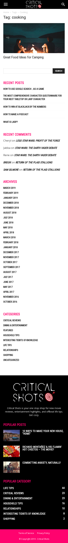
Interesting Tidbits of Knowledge (20, 340)
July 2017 (8, 277)
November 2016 (11, 297)
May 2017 (8, 287)
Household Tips (11, 335)
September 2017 (11, 267)
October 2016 (10, 301)
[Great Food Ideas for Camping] (34, 38)
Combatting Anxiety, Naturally (41, 462)
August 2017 (9, 272)
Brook (7, 162)
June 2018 (8, 222)
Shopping (8, 355)
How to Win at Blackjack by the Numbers (24, 106)
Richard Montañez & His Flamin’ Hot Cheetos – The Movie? (42, 448)
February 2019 (10, 193)
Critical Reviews (12, 320)
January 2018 (10, 247)
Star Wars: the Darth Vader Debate (36, 147)
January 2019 (10, 198)
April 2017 (8, 292)
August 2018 (9, 212)
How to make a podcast (15, 114)
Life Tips (7, 345)
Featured (8, 330)
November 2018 (11, 207)
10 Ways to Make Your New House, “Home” (42, 432)
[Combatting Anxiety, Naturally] (11, 467)
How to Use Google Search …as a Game (23, 89)
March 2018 (9, 237)
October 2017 (10, 262)
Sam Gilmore (10, 169)
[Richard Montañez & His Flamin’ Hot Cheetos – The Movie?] (11, 451)
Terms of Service (26, 533)
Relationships (10, 350)
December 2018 (11, 202)
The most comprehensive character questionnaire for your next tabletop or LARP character (32, 97)
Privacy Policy (43, 533)
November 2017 (11, 257)
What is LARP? (10, 122)
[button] (63, 4)
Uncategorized (11, 360)
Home (6, 12)
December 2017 (11, 252)
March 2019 (9, 188)
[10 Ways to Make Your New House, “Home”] (11, 435)
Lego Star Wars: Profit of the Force (38, 140)
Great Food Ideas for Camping (23, 57)
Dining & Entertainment (15, 325)
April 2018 (8, 232)
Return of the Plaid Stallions (34, 162)
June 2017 (8, 282)
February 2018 (10, 242)
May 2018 (8, 227)
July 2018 (8, 217)
